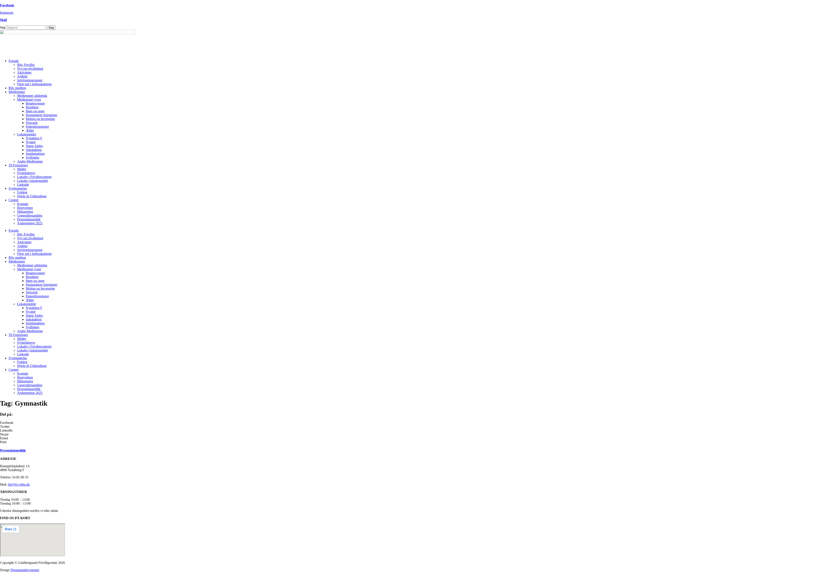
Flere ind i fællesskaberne (34, 84)
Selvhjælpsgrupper (29, 80)
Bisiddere (32, 107)
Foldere (22, 192)
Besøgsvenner (35, 103)
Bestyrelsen (25, 208)
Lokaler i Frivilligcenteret (34, 177)
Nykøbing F (34, 138)
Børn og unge (35, 111)
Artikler (22, 76)
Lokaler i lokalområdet (32, 181)
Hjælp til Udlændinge (32, 196)
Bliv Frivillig (26, 65)
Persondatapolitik (29, 219)
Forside (14, 61)
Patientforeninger (37, 126)
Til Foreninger (18, 165)
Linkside (23, 184)
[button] (412, 423)
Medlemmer (17, 92)
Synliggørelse (18, 188)
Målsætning (25, 211)
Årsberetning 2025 (29, 223)
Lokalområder (26, 134)
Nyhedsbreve (26, 173)
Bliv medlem (17, 88)
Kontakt (22, 204)
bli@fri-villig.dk (19, 484)
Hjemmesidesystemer (25, 570)
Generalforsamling (29, 215)
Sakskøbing (34, 150)
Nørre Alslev (34, 146)
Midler (21, 169)
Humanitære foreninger (41, 115)
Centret (13, 200)
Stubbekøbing (35, 153)
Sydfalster (32, 157)
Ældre (30, 130)
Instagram (6, 12)
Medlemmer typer (29, 99)
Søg (2, 27)
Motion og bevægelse (40, 119)
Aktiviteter (24, 72)
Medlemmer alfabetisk (32, 95)
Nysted (30, 142)
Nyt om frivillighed (30, 68)
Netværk (32, 123)
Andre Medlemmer (30, 161)
